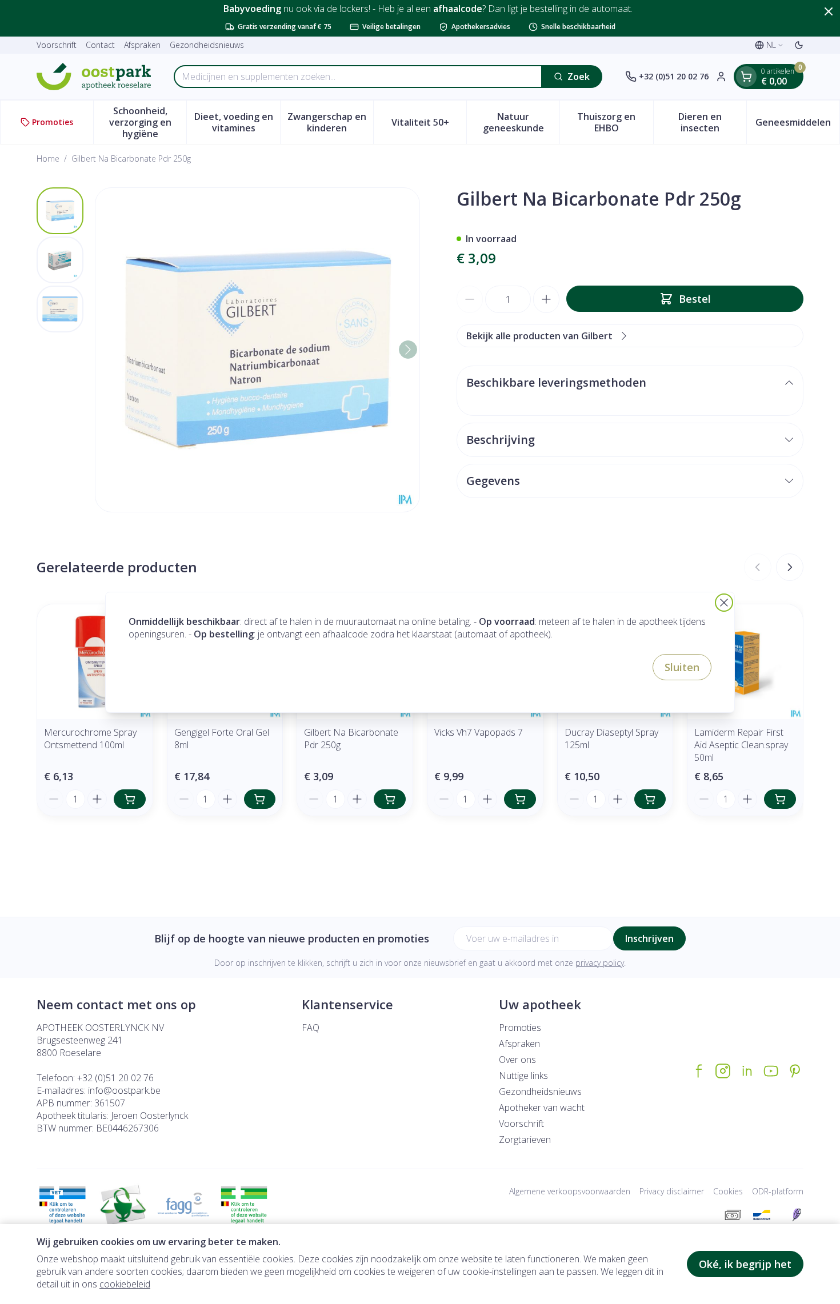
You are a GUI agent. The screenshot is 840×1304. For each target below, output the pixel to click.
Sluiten (682, 667)
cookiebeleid (124, 1284)
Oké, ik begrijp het (745, 1264)
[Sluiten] (724, 603)
